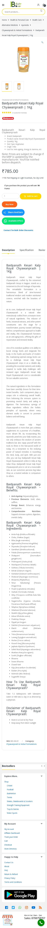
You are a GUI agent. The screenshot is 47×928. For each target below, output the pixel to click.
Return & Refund (11, 874)
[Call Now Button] (41, 922)
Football (10, 789)
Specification (26, 250)
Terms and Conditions (13, 882)
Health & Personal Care (19, 20)
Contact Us (8, 862)
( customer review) (19, 113)
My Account (9, 829)
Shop (6, 781)
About (6, 866)
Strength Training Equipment (18, 805)
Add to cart (32, 196)
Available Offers (15, 221)
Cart (6, 841)
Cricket (9, 785)
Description (8, 250)
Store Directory (10, 848)
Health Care (36, 20)
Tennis (9, 797)
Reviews (43, 250)
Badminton (11, 793)
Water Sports (12, 813)
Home (4, 20)
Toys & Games (13, 809)
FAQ (6, 870)
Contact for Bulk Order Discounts (18, 230)
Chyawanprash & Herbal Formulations (17, 30)
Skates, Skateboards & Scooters (20, 801)
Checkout (8, 845)
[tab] (8, 251)
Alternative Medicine (10, 25)
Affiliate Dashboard (12, 833)
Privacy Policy (9, 878)
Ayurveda (25, 25)
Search (41, 12)
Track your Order (11, 837)
